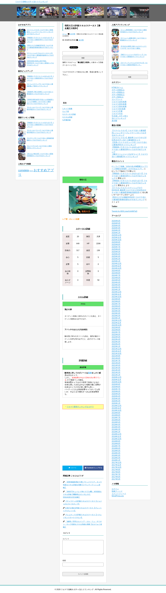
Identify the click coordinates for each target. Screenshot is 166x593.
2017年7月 (116, 474)
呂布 (90, 373)
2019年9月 (116, 413)
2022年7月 (116, 332)
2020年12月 (116, 377)
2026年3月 (116, 228)
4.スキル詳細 (67, 117)
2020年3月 (116, 399)
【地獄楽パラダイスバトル (49, 16)
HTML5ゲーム (117, 87)
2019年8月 (116, 415)
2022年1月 (116, 346)
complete (23, 170)
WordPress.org (118, 496)
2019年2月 (116, 429)
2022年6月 (116, 335)
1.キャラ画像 (67, 109)
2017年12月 (116, 462)
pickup (31, 170)
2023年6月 (116, 306)
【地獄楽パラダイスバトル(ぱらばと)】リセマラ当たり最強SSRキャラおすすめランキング (40, 40)
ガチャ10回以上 (118, 90)
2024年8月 (116, 273)
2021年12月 (116, 349)
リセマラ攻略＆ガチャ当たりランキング (31, 2)
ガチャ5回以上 (118, 97)
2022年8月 (116, 330)
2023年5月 (116, 308)
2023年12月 (116, 292)
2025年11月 (116, 237)
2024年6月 (116, 278)
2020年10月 (116, 382)
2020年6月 (116, 391)
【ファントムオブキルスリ (94, 16)
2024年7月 (116, 275)
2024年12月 (116, 263)
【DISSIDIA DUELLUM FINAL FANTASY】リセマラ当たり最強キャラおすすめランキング (40, 63)
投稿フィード (117, 491)
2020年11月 (116, 380)
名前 (64, 560)
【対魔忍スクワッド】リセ (139, 16)
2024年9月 (116, 271)
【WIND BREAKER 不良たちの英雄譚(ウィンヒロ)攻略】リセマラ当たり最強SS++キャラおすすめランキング (40, 101)
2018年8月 (116, 444)
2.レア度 (65, 111)
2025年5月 (116, 252)
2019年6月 (116, 420)
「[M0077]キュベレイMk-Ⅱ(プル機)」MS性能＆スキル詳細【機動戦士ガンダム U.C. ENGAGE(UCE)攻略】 (82, 494)
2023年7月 (116, 304)
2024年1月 (116, 290)
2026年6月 (116, 221)
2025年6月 (116, 249)
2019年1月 (116, 432)
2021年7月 (116, 361)
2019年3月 (116, 427)
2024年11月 (116, 266)
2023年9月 (116, 299)
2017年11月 (116, 465)
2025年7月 (116, 247)
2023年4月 (116, 311)
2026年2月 (116, 230)
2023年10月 (116, 297)
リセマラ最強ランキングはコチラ (80, 407)
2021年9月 (116, 356)
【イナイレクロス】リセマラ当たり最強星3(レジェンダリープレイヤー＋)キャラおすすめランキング (40, 32)
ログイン (115, 489)
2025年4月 (116, 254)
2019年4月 (116, 425)
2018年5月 (116, 451)
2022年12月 (116, 320)
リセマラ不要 (117, 111)
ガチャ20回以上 (118, 92)
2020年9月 (116, 384)
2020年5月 (116, 394)
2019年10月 (116, 410)
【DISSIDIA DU (113, 16)
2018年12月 (116, 434)
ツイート (73, 468)
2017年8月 (116, 472)
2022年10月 (116, 325)
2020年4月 (116, 396)
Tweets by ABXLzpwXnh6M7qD (124, 211)
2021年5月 (116, 365)
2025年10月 (116, 240)
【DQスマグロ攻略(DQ (70, 16)
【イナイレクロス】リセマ (26, 16)
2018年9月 (116, 441)
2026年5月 (116, 223)
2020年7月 (116, 389)
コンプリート (117, 99)
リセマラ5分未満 (118, 109)
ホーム (64, 34)
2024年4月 (116, 282)
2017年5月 (116, 479)
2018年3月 (116, 455)
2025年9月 (116, 242)
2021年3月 (116, 370)
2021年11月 (116, 351)
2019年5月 (116, 422)
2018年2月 (116, 458)
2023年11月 (116, 294)
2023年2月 (116, 316)
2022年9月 (116, 327)
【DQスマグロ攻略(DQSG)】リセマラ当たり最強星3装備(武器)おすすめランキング (40, 47)
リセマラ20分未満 (119, 104)
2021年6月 (116, 363)
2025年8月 (116, 245)
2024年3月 (116, 285)
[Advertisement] (83, 150)
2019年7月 (116, 417)
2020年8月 (116, 387)
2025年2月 (116, 259)
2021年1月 (116, 375)
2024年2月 (116, 287)
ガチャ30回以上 (118, 95)
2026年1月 (116, 233)
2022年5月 (116, 337)
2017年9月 (116, 470)
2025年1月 (116, 261)
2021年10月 (116, 353)
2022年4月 (116, 339)
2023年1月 (116, 318)
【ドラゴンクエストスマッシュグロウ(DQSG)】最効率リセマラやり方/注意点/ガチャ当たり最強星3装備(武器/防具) (129, 190)
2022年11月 (116, 323)
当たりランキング (119, 118)
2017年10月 (116, 467)
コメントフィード (119, 494)
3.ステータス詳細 (69, 114)
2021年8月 (116, 358)
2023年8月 (116, 301)
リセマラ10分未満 (119, 102)
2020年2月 (116, 401)
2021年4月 (116, 368)
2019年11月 (116, 408)
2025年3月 (116, 256)
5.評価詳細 (66, 120)
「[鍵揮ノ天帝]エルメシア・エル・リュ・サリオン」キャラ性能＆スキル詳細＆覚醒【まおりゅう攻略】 (82, 524)
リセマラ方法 (117, 114)
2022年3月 (116, 342)
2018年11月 (116, 436)
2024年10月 (116, 268)
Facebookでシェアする (94, 468)
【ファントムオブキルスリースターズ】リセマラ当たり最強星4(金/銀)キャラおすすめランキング (40, 55)
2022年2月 (116, 344)
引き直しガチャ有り (120, 116)
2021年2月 (116, 372)
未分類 (72, 34)
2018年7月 (116, 446)
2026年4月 (116, 226)
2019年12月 (116, 406)
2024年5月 (116, 280)
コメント (65, 539)
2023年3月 (116, 313)
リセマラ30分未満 (119, 106)
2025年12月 (116, 235)
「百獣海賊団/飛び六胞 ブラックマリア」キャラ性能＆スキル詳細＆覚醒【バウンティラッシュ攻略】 (82, 485)
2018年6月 (116, 448)
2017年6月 (116, 477)
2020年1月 (116, 403)
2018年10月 (116, 439)
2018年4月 (116, 453)
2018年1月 (116, 460)
